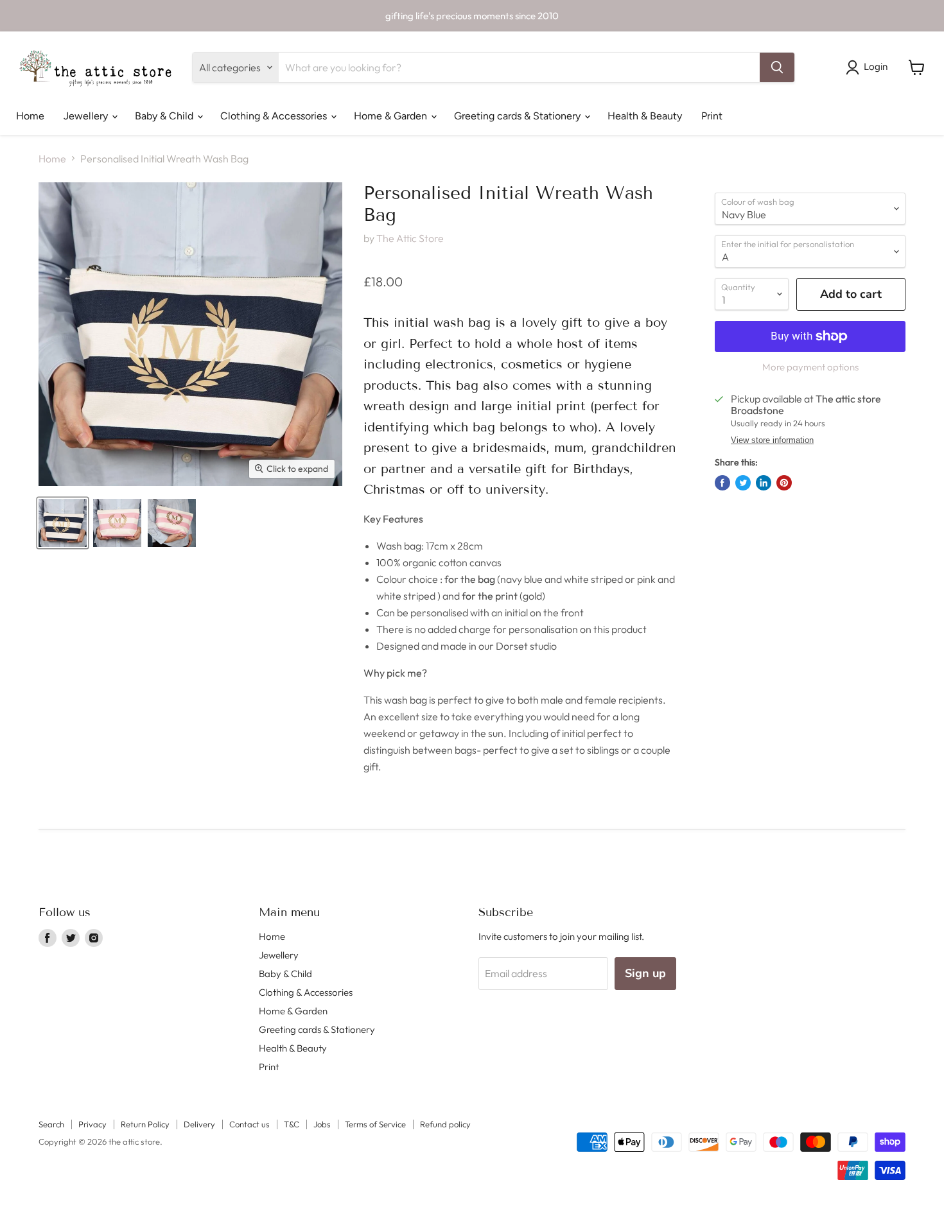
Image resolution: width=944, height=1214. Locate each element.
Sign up (645, 973)
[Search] (777, 67)
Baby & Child (165, 116)
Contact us (249, 1124)
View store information (772, 440)
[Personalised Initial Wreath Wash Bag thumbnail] (62, 523)
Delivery (199, 1124)
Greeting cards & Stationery (518, 116)
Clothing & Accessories (274, 116)
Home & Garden (392, 116)
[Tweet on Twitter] (743, 482)
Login (875, 67)
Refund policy (445, 1124)
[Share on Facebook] (722, 482)
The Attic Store (410, 238)
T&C (291, 1124)
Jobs (322, 1124)
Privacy (92, 1124)
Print (711, 116)
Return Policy (145, 1124)
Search (51, 1124)
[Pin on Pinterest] (784, 482)
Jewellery (87, 116)
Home (30, 116)
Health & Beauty (644, 116)
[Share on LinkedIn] (763, 482)
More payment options (810, 366)
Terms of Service (375, 1124)
